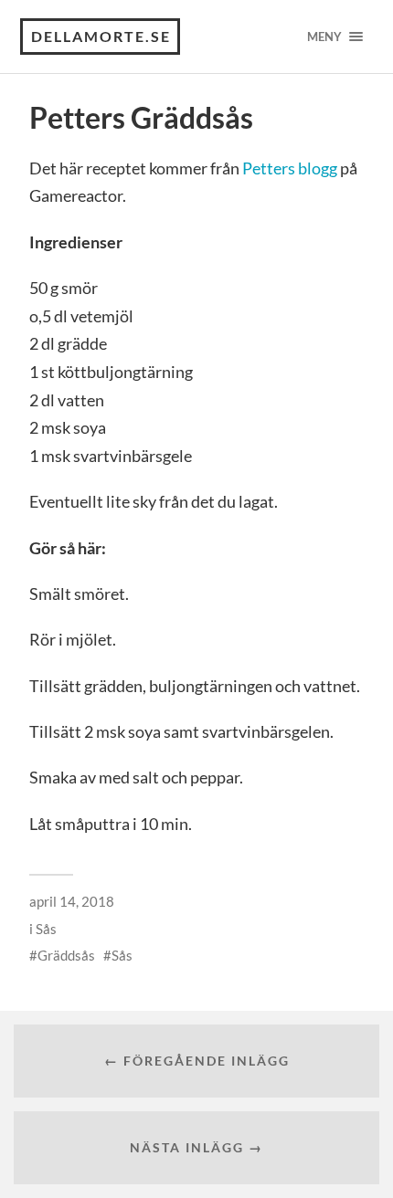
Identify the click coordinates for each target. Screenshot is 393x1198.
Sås (46, 928)
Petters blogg (289, 168)
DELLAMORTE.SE (101, 36)
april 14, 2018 (71, 901)
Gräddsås (66, 955)
